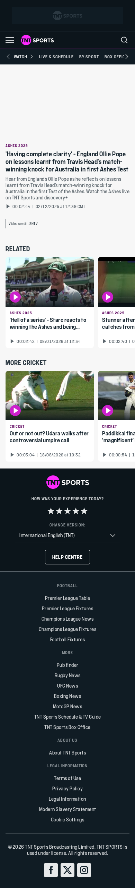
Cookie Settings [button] (67, 819)
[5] (84, 511)
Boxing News (67, 696)
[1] (51, 511)
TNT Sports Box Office (67, 727)
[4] (76, 511)
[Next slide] (126, 56)
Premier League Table (67, 598)
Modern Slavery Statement (67, 809)
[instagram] (84, 870)
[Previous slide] (8, 56)
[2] (59, 511)
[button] (10, 40)
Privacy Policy (67, 788)
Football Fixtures (67, 639)
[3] (67, 511)
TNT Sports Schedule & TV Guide (67, 717)
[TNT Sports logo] (37, 40)
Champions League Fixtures (68, 629)
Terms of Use (67, 778)
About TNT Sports (67, 753)
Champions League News (68, 619)
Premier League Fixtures (67, 608)
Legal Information (67, 799)
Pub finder (68, 665)
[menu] (124, 40)
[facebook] (51, 870)
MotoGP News (67, 706)
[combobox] (67, 535)
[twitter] (67, 870)
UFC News (67, 686)
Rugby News (68, 675)
